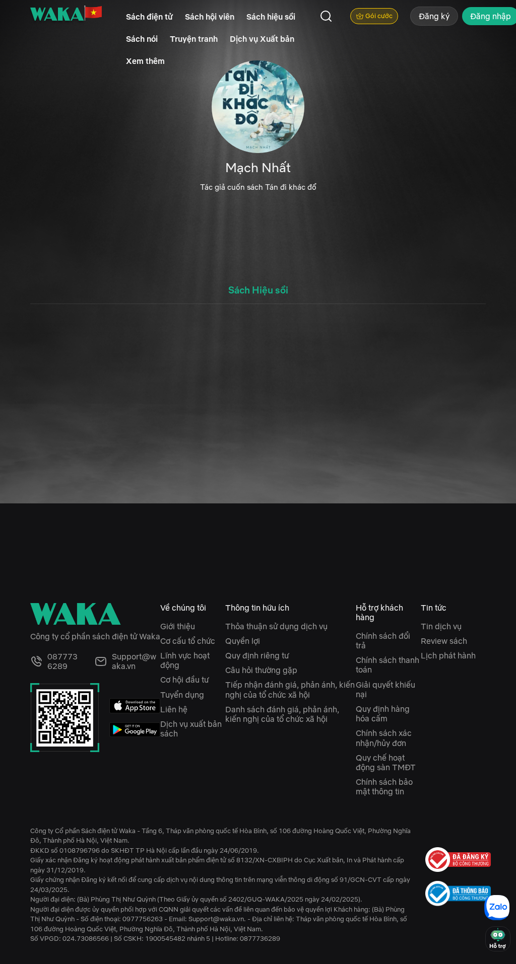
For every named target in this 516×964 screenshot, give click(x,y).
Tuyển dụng (182, 695)
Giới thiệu (177, 626)
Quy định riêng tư (257, 655)
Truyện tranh (194, 39)
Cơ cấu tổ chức (187, 641)
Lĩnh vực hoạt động (185, 660)
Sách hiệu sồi (270, 17)
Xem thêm (145, 61)
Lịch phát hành (448, 655)
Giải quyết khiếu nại (385, 689)
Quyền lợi (242, 641)
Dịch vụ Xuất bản (262, 39)
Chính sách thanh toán (387, 665)
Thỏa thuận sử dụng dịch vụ (276, 626)
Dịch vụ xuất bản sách (191, 728)
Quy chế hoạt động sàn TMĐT (386, 762)
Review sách (444, 641)
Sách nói (142, 39)
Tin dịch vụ (441, 626)
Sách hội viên (209, 17)
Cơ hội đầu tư (184, 680)
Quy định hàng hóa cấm (383, 713)
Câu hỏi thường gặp (261, 670)
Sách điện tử (149, 17)
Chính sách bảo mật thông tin (384, 786)
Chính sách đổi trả (383, 640)
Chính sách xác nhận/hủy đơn (384, 738)
